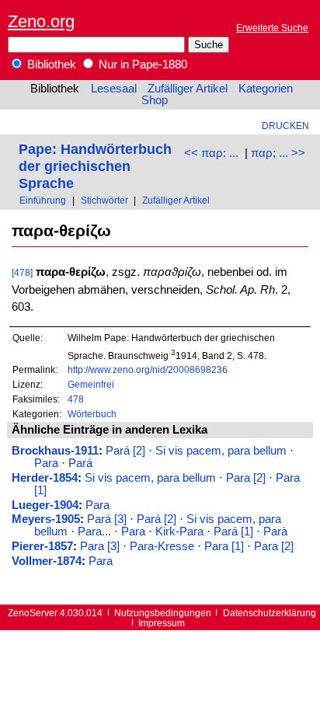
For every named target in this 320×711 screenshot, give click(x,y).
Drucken (285, 125)
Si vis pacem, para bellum (221, 450)
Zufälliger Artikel (188, 88)
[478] (22, 272)
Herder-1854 (45, 478)
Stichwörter (104, 200)
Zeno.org (41, 21)
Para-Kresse (162, 546)
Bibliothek (50, 64)
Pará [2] (125, 450)
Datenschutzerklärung (269, 613)
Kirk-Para (179, 531)
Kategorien (265, 88)
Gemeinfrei (91, 384)
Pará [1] (233, 531)
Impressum (161, 623)
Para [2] (246, 478)
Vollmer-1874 (47, 561)
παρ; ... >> (278, 153)
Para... (94, 531)
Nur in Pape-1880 (141, 64)
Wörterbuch (92, 414)
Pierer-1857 (42, 546)
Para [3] (100, 546)
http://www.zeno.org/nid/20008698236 (148, 369)
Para (46, 463)
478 (76, 399)
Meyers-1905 (46, 519)
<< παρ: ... (211, 153)
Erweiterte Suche (272, 28)
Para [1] (224, 546)
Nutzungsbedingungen (162, 613)
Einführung (42, 200)
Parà (275, 531)
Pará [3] (107, 519)
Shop (154, 100)
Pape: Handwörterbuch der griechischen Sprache (95, 166)
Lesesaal (114, 88)
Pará (80, 463)
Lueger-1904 (45, 505)
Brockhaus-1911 (55, 450)
